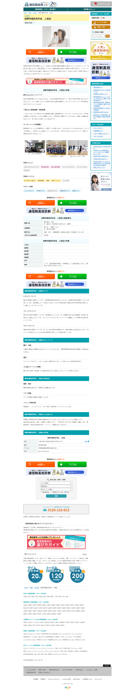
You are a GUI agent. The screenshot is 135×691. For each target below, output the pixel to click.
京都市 (25, 625)
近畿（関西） (50, 596)
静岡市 (72, 622)
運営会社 (85, 554)
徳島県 (68, 611)
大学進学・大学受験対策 (80, 651)
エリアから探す (102, 22)
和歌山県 (39, 611)
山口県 (64, 611)
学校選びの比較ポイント (100, 94)
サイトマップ (98, 679)
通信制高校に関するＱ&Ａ (100, 112)
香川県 (73, 611)
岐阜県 (59, 608)
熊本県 (39, 613)
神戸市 (38, 625)
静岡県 (64, 608)
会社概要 (35, 679)
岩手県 (34, 605)
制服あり (57, 636)
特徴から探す (101, 27)
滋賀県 (78, 608)
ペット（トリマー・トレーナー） (45, 648)
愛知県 (68, 608)
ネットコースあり (77, 633)
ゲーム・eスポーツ (55, 651)
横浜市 (52, 622)
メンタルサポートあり (29, 639)
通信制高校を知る (54, 669)
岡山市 (43, 625)
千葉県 (77, 605)
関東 (30, 13)
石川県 (40, 608)
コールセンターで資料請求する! (56, 509)
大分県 (44, 613)
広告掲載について (87, 679)
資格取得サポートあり (68, 639)
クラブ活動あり (77, 636)
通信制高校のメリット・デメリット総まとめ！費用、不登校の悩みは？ (101, 98)
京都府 (82, 608)
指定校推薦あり (50, 636)
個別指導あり (27, 636)
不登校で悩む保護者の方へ (101, 156)
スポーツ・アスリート (29, 648)
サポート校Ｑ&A (98, 136)
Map (86, 441)
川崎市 (57, 622)
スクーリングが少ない (65, 633)
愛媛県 (78, 611)
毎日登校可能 (44, 633)
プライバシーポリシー (54, 679)
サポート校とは (97, 128)
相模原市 (62, 622)
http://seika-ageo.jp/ (43, 451)
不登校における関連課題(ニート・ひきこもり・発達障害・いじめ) (101, 152)
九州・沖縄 (65, 596)
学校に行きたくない (99, 167)
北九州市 (52, 625)
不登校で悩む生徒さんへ (100, 159)
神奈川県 (25, 608)
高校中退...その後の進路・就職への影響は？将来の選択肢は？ (101, 116)
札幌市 (25, 622)
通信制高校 (46, 492)
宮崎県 (48, 613)
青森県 (30, 605)
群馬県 (67, 605)
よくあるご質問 (66, 679)
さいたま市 (36, 622)
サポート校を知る (67, 669)
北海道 (25, 605)
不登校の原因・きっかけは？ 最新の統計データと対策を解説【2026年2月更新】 (101, 163)
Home (25, 13)
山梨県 (50, 608)
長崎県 (34, 613)
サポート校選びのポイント (101, 133)
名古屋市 (82, 622)
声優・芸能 (67, 648)
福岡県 (25, 613)
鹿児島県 (54, 613)
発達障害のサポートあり (54, 639)
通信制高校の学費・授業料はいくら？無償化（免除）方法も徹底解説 (101, 104)
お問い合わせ (76, 679)
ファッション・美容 (76, 648)
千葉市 (41, 622)
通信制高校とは (97, 87)
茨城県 (58, 605)
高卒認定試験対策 (28, 654)
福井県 (45, 608)
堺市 (34, 625)
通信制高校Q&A (31, 672)
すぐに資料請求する (41, 52)
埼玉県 (35, 13)
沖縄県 (59, 613)
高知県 (82, 611)
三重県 (73, 608)
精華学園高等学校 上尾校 (45, 13)
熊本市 (62, 625)
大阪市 (30, 625)
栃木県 (62, 605)
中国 (56, 596)
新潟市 (67, 622)
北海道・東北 (27, 596)
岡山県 (54, 611)
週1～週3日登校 (54, 633)
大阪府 (25, 611)
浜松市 (77, 622)
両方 (67, 492)
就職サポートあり (80, 639)
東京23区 (47, 622)
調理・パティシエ (28, 651)
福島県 (53, 605)
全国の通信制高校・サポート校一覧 (33, 660)
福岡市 (58, 625)
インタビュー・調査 (91, 669)
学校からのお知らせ (44, 672)
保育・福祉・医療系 (46, 654)
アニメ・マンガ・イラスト (41, 651)
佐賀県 (30, 613)
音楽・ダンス (59, 648)
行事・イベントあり (66, 636)
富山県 (36, 608)
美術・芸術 (37, 654)
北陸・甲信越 (38, 596)
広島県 (59, 611)
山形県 (48, 605)
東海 (44, 596)
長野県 (54, 608)
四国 (60, 596)
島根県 (50, 611)
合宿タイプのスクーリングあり (31, 633)
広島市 (47, 625)
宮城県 (39, 605)
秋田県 (44, 605)
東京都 (81, 605)
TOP (108, 665)
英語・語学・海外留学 (67, 651)
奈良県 (34, 611)
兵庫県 (30, 611)
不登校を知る (79, 669)
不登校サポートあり (41, 639)
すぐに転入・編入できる (38, 636)
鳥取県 (45, 611)
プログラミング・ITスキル (60, 654)
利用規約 (42, 679)
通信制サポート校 (58, 492)
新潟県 (31, 608)
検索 (56, 496)
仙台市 (30, 622)
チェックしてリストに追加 (72, 52)
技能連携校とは (97, 131)
